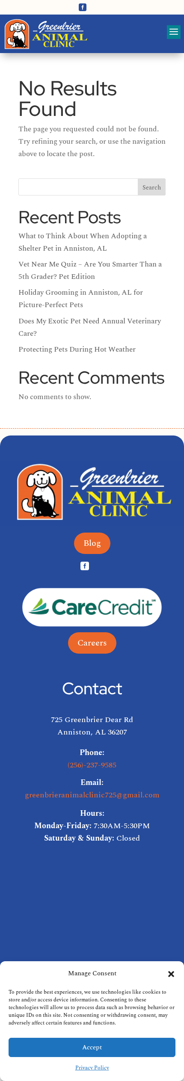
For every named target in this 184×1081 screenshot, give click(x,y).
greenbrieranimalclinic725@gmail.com (92, 795)
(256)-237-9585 (92, 765)
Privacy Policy (92, 1068)
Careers (92, 643)
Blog (92, 543)
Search (151, 187)
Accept (92, 1047)
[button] (171, 974)
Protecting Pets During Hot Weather (77, 349)
